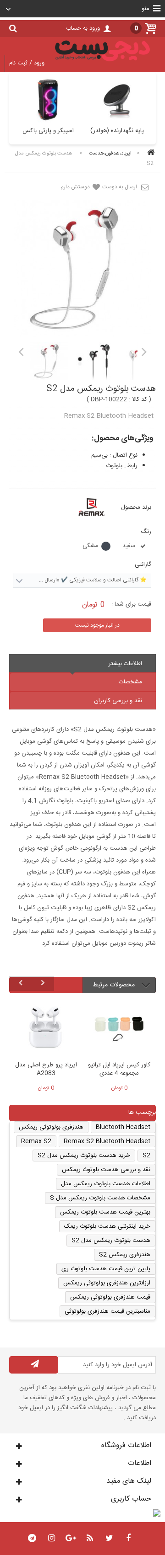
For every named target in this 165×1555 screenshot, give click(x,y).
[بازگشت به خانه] (149, 153)
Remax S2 (36, 1141)
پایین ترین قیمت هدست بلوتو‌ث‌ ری (105, 1269)
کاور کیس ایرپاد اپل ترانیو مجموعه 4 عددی (119, 1069)
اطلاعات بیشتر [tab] (125, 664)
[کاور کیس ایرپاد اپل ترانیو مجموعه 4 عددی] (119, 1029)
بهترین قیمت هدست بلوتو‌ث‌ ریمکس (105, 1212)
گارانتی (142, 564)
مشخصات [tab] (130, 682)
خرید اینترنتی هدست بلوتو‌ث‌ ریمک (107, 1226)
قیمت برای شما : (131, 604)
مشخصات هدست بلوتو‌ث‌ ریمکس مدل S (100, 1198)
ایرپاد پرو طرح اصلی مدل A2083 (46, 1069)
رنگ (145, 532)
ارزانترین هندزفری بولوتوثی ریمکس (106, 1283)
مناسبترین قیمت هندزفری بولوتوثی (107, 1311)
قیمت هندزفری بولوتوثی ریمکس (110, 1297)
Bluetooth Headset (123, 1127)
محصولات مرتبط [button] (115, 985)
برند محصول (136, 507)
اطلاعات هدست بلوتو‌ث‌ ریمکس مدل (105, 1184)
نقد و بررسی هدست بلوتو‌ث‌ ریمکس (106, 1170)
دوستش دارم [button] (75, 187)
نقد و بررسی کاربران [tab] (118, 701)
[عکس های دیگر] (21, 351)
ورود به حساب (83, 28)
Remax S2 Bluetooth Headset (107, 1141)
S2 (146, 1155)
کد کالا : (138, 399)
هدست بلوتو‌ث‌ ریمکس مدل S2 (111, 1240)
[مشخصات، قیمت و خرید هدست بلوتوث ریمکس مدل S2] (49, 361)
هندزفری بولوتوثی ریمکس (51, 1127)
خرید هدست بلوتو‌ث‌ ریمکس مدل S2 (84, 1155)
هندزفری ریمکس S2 (124, 1255)
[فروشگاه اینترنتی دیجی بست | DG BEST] (102, 63)
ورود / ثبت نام (26, 63)
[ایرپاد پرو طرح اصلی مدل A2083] (46, 1029)
